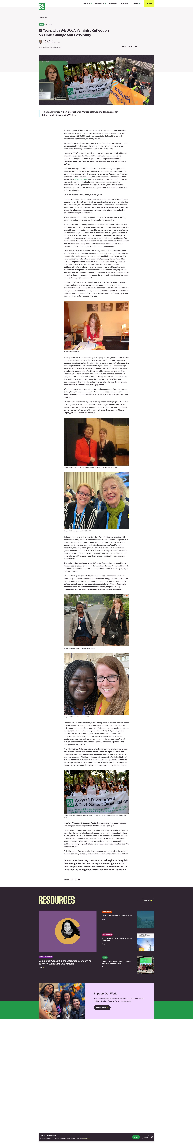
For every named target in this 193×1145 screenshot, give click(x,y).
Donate (149, 4)
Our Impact (113, 4)
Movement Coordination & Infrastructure (50, 47)
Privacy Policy (86, 1138)
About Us (86, 4)
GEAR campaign (81, 179)
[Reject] (152, 1137)
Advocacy (135, 4)
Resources (124, 4)
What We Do (99, 4)
